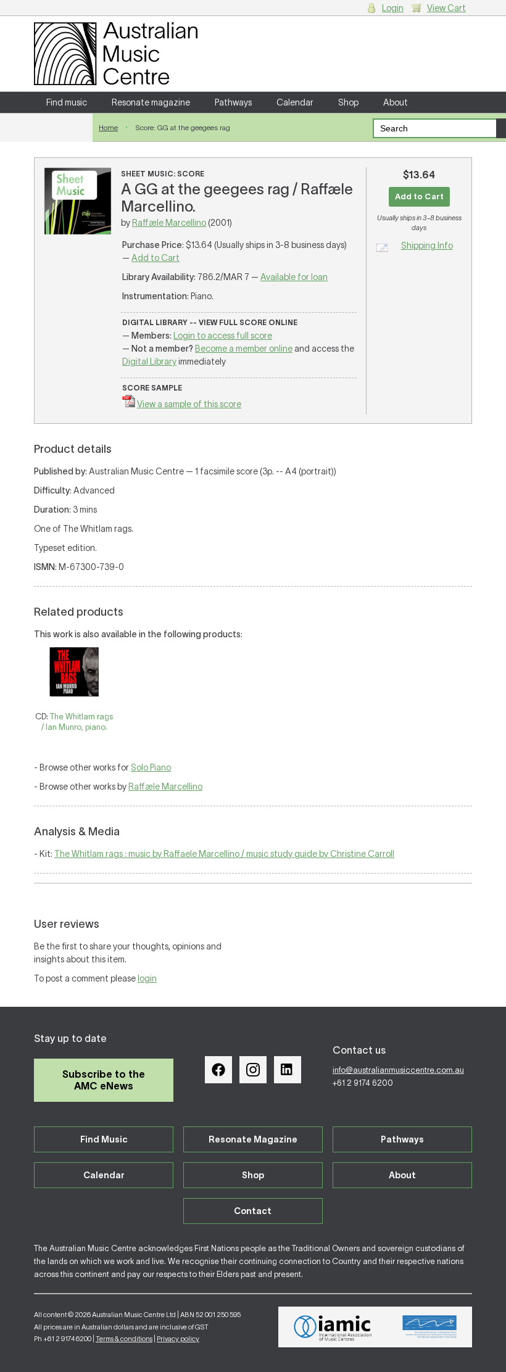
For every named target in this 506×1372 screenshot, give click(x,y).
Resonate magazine (151, 102)
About (395, 102)
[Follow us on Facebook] (218, 1069)
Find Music (104, 1139)
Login (393, 8)
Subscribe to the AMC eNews (103, 1079)
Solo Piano (151, 767)
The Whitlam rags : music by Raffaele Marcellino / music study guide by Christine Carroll (224, 854)
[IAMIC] (333, 1327)
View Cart (446, 8)
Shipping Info (427, 245)
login (147, 978)
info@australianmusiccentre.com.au (398, 1070)
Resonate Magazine (253, 1139)
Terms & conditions (124, 1338)
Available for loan (294, 277)
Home (108, 127)
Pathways (233, 102)
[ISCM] (429, 1327)
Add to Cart (155, 258)
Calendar (294, 102)
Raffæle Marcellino (169, 223)
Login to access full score (222, 336)
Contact (63, 123)
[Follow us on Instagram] (253, 1069)
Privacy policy (178, 1338)
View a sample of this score (189, 404)
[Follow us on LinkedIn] (287, 1069)
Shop (348, 102)
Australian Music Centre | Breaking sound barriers (115, 53)
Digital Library (149, 361)
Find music (66, 102)
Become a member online (243, 348)
